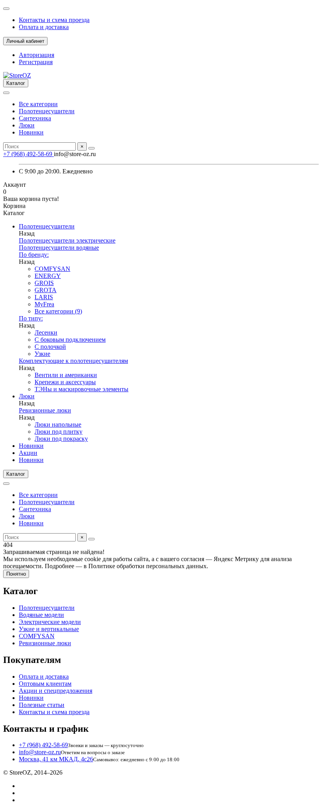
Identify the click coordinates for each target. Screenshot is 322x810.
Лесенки (46, 332)
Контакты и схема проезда (54, 20)
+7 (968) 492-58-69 (28, 154)
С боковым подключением (70, 339)
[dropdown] (6, 8)
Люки (27, 125)
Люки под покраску (61, 438)
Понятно (16, 574)
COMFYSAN (52, 268)
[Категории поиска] (6, 93)
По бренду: (34, 254)
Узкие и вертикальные (49, 629)
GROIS (44, 283)
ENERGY (48, 275)
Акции (28, 452)
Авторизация (36, 55)
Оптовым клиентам (45, 683)
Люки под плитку (58, 431)
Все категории (38, 104)
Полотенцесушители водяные (59, 247)
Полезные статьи (41, 704)
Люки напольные (58, 424)
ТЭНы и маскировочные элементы (81, 389)
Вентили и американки (66, 375)
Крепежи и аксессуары (65, 382)
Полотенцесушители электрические (67, 240)
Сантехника (35, 118)
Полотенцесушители (47, 111)
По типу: (31, 318)
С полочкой (50, 346)
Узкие (42, 353)
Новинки (31, 132)
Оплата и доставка (44, 27)
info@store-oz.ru (40, 752)
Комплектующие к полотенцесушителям (73, 360)
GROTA (46, 290)
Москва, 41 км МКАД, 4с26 (56, 759)
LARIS (44, 297)
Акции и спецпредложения (55, 690)
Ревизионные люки (45, 410)
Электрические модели (50, 622)
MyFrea (44, 304)
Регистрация (36, 62)
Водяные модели (41, 614)
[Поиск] (91, 148)
